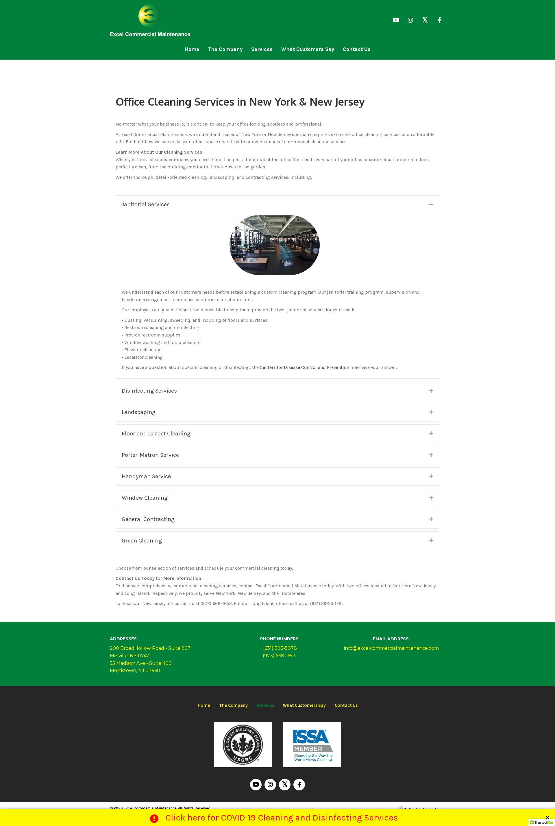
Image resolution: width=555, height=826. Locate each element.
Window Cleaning (145, 497)
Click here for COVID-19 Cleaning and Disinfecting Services (281, 817)
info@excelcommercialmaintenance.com (391, 648)
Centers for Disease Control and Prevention (304, 367)
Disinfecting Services (149, 390)
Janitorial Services (146, 204)
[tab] (277, 205)
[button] (396, 20)
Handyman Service (146, 476)
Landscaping (139, 412)
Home (204, 705)
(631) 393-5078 (279, 648)
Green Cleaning (142, 540)
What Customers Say (304, 705)
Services (265, 705)
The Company (233, 705)
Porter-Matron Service (150, 455)
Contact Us (346, 705)
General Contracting (148, 519)
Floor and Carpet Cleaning (156, 433)
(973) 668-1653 (279, 655)
